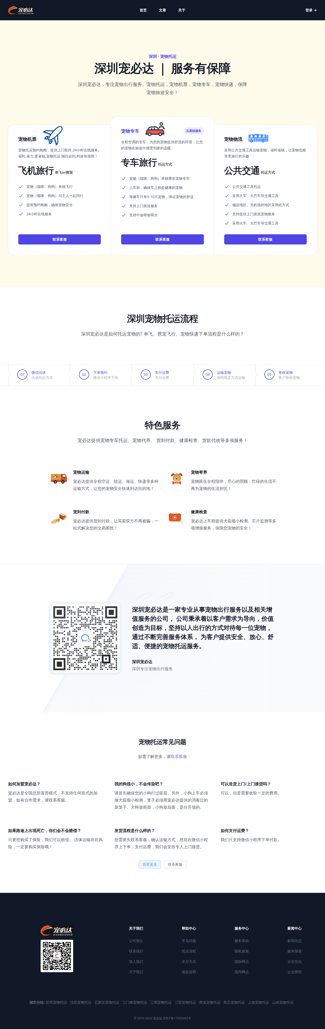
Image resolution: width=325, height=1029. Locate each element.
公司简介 (136, 940)
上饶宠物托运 (259, 1002)
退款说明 (189, 971)
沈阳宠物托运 (81, 1002)
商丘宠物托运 (234, 1002)
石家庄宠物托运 (107, 1002)
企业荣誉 (294, 971)
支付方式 (189, 961)
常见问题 (189, 940)
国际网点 (242, 961)
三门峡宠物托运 (135, 1002)
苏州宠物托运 (57, 1002)
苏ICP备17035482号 (176, 1018)
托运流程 (189, 951)
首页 (143, 10)
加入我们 (136, 961)
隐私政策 (242, 951)
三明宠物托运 (161, 1002)
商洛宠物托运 (210, 1002)
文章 (162, 10)
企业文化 (294, 961)
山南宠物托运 (283, 1002)
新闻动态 (294, 940)
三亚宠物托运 (186, 1002)
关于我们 (136, 971)
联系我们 (136, 951)
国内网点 (242, 971)
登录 (311, 10)
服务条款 (242, 940)
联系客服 (60, 239)
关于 (181, 10)
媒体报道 (294, 951)
